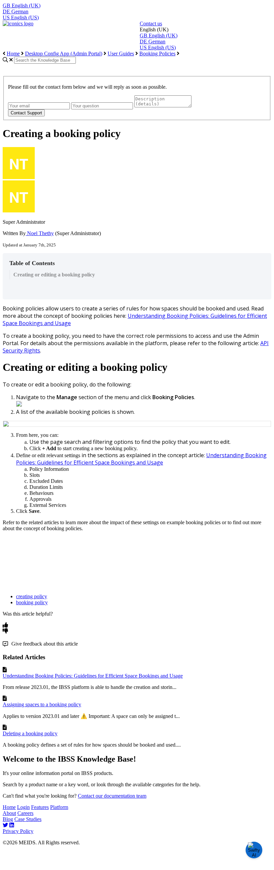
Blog (8, 819)
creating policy (31, 596)
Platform (59, 807)
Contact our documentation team (112, 796)
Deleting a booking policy (30, 733)
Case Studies (27, 819)
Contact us (151, 23)
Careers (25, 813)
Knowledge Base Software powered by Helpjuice (137, 863)
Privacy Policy (18, 831)
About (9, 813)
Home (13, 53)
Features (40, 807)
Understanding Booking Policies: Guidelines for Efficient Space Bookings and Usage (93, 676)
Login (23, 807)
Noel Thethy (40, 233)
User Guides (121, 53)
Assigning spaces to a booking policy (42, 704)
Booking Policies (157, 53)
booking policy (32, 602)
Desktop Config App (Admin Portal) (63, 53)
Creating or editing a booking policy (54, 274)
